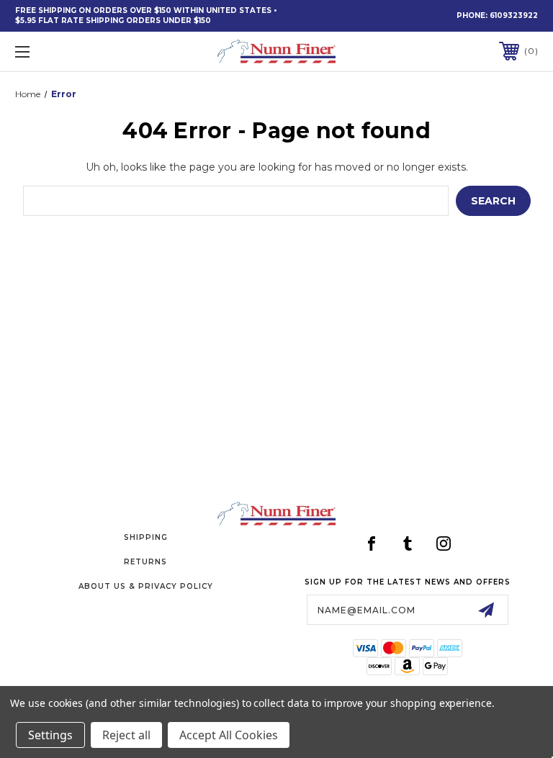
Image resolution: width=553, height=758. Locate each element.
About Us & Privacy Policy (145, 586)
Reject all (126, 735)
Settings (50, 735)
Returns (145, 562)
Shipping (146, 537)
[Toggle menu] (67, 51)
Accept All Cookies (228, 735)
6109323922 (514, 15)
